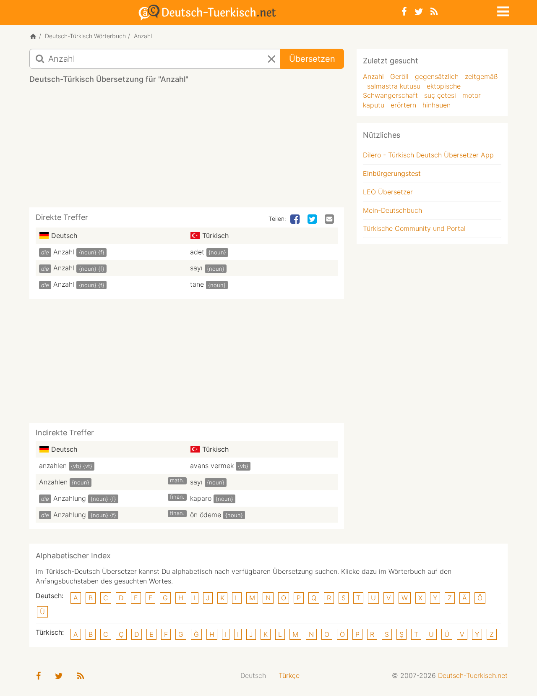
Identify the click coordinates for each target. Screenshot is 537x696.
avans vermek (212, 465)
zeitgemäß (481, 76)
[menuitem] (253, 676)
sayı (196, 268)
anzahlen (53, 465)
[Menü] (502, 10)
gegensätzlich (437, 76)
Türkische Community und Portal (414, 228)
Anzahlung (69, 498)
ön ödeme (205, 514)
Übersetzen (312, 59)
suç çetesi (440, 95)
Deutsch (253, 675)
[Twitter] (419, 11)
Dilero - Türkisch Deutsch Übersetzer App (428, 155)
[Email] (330, 219)
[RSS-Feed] (434, 11)
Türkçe (289, 675)
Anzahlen (53, 482)
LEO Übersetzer (388, 192)
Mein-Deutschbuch (392, 210)
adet (197, 252)
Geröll (399, 76)
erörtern (403, 105)
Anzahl (63, 252)
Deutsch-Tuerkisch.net (473, 675)
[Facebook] (404, 11)
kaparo (200, 498)
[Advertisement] (186, 148)
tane (197, 284)
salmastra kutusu (393, 86)
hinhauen (436, 105)
